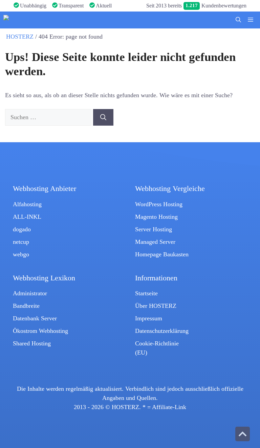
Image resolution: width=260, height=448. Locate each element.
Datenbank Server (35, 318)
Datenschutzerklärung (162, 330)
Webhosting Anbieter (44, 189)
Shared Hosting (32, 343)
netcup (21, 241)
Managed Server (155, 241)
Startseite (146, 293)
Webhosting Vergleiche (170, 189)
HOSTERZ (20, 36)
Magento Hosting (156, 216)
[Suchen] (103, 117)
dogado (22, 229)
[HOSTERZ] (19, 20)
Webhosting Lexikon (44, 278)
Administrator (30, 293)
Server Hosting (153, 229)
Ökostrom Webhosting (40, 330)
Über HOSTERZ (155, 305)
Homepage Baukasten (162, 254)
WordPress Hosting (158, 204)
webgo (21, 254)
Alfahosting (27, 204)
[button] (238, 20)
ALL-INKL (27, 216)
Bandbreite (26, 305)
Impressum (148, 318)
